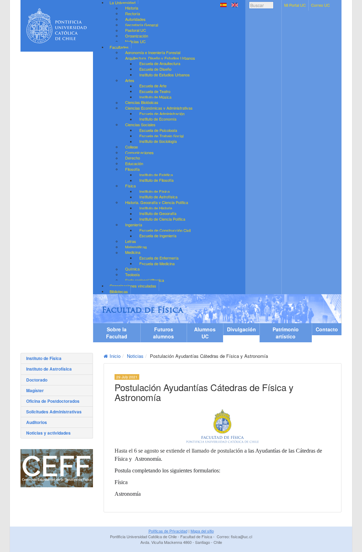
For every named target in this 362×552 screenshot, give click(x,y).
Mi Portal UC (295, 5)
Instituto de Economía (157, 119)
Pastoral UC (135, 30)
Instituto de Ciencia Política (162, 219)
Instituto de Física (154, 191)
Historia (131, 8)
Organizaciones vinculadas (133, 286)
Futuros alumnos (163, 333)
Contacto (327, 329)
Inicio (115, 356)
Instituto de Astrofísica (158, 197)
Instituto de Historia (155, 208)
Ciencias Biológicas (141, 102)
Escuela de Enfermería (159, 258)
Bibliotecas (119, 291)
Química (132, 269)
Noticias (135, 356)
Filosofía (132, 169)
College (131, 147)
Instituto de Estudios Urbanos (164, 74)
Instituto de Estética (156, 175)
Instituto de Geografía (157, 213)
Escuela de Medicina (157, 263)
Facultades (119, 47)
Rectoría (132, 13)
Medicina (132, 252)
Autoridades (135, 19)
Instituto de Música (155, 97)
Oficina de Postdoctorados (53, 401)
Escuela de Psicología (158, 130)
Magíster (35, 390)
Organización (136, 36)
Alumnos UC (205, 333)
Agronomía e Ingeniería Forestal (152, 52)
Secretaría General (141, 25)
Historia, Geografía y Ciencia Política (156, 202)
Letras (130, 241)
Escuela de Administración (162, 113)
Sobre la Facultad (116, 333)
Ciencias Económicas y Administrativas (159, 108)
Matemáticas (136, 247)
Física (130, 185)
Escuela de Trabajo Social (161, 136)
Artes (129, 80)
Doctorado (36, 380)
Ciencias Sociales (140, 124)
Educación (134, 163)
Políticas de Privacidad (167, 531)
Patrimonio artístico (286, 333)
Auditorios (36, 422)
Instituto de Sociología (158, 141)
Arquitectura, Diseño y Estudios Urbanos (160, 58)
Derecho (132, 158)
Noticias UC (135, 41)
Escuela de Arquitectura (159, 63)
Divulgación (241, 329)
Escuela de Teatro (154, 91)
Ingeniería (133, 224)
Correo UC (320, 5)
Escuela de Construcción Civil (165, 230)
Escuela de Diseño (155, 69)
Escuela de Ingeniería (157, 236)
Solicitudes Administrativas (54, 411)
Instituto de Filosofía (156, 180)
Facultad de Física (142, 311)
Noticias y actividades (48, 433)
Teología (132, 274)
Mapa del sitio (202, 531)
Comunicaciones (139, 152)
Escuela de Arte (153, 86)
